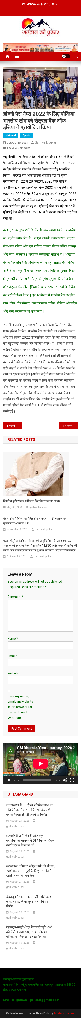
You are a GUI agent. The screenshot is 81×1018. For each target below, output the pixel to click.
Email (12, 656)
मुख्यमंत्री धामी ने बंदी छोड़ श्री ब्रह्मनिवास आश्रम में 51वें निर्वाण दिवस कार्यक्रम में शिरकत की (30, 840)
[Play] (9, 780)
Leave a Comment (18, 148)
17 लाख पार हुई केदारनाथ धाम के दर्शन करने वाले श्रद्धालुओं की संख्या (70, 426)
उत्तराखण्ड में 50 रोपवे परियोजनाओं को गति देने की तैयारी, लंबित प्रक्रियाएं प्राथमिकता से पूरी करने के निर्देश (29, 810)
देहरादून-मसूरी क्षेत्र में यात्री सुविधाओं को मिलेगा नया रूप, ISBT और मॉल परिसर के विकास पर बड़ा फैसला (29, 932)
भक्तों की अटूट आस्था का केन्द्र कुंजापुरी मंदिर (15, 426)
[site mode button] (66, 56)
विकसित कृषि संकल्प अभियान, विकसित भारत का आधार (31, 501)
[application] (40, 763)
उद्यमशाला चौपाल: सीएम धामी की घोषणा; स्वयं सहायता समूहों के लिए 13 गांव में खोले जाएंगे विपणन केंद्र (30, 871)
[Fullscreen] (72, 780)
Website (13, 673)
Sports (27, 135)
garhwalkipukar (45, 142)
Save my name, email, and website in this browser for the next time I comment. (20, 707)
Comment (16, 596)
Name (13, 638)
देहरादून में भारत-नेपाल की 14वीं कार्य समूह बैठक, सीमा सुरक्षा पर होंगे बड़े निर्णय (29, 901)
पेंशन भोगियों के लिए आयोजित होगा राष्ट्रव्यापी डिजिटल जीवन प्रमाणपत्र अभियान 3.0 (35, 521)
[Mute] (65, 780)
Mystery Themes (64, 1013)
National (11, 135)
